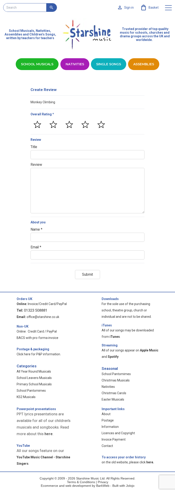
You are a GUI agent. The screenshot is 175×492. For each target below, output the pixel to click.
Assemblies (143, 64)
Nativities (75, 64)
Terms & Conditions (81, 482)
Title (34, 147)
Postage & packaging (33, 349)
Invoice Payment (114, 439)
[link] (149, 7)
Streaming (110, 345)
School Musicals (21, 31)
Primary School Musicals (34, 384)
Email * (36, 247)
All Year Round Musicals (34, 371)
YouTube (23, 445)
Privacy (103, 482)
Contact (107, 446)
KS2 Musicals (26, 397)
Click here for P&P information (38, 354)
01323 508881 (35, 310)
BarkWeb (103, 485)
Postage (108, 420)
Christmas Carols (114, 393)
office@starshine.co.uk (43, 317)
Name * (36, 229)
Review (36, 165)
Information (110, 427)
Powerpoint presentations (36, 409)
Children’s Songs (42, 34)
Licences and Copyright (118, 433)
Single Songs (108, 64)
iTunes (107, 325)
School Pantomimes (31, 390)
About (106, 414)
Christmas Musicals (116, 380)
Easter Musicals (113, 399)
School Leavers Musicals (34, 378)
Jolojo (130, 485)
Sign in (129, 7)
